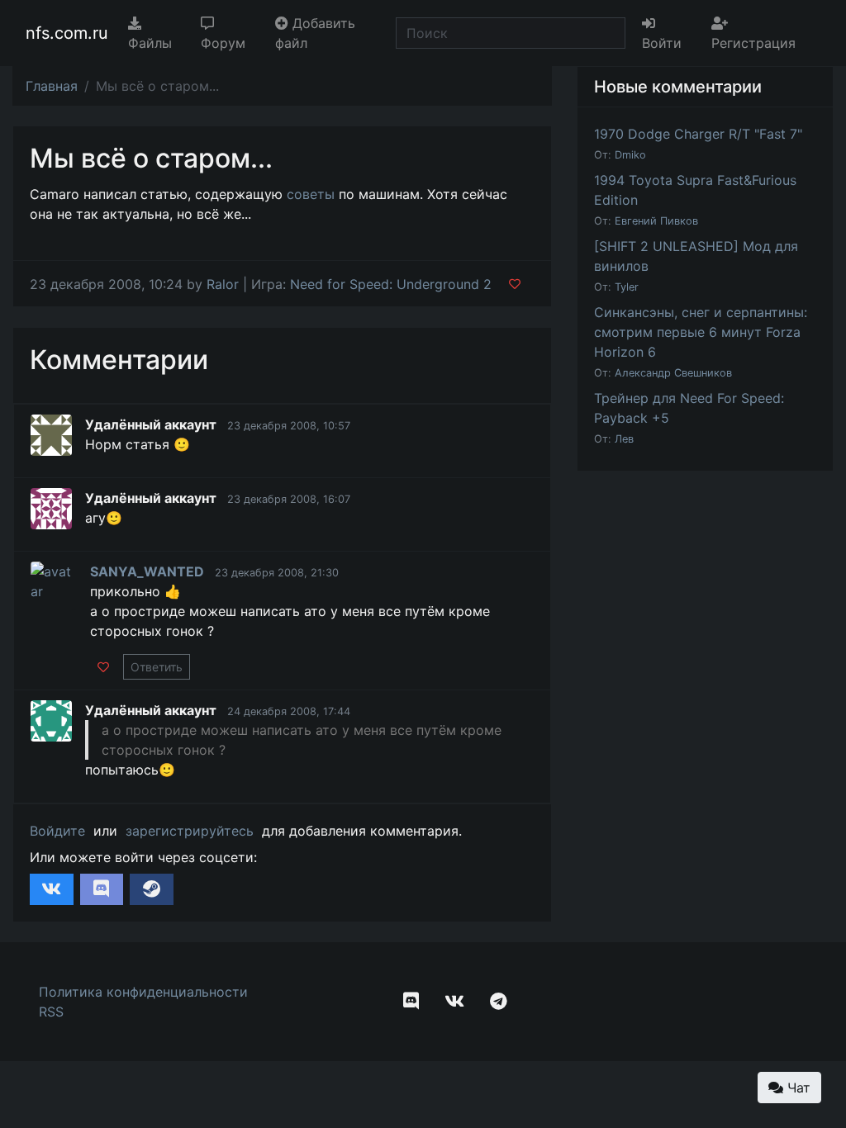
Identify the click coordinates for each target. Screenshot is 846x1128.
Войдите (57, 830)
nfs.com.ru (67, 33)
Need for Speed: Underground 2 (391, 284)
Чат (796, 1087)
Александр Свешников (673, 373)
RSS (51, 1011)
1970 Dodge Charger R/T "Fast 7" (698, 134)
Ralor (223, 284)
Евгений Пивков (656, 221)
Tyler (627, 287)
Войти (662, 43)
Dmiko (630, 155)
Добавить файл (315, 33)
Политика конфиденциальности (143, 991)
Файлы (150, 43)
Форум (223, 43)
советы (311, 194)
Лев (624, 439)
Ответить (157, 667)
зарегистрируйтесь (190, 830)
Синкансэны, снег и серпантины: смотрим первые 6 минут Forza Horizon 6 (700, 332)
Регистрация (753, 43)
